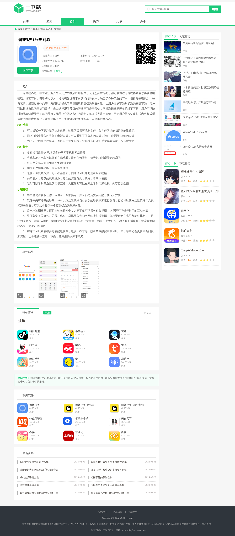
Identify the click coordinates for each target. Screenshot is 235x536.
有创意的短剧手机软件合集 (34, 462)
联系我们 (117, 511)
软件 (73, 21)
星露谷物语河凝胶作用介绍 (198, 43)
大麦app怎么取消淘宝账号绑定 (200, 117)
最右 (78, 358)
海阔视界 (34, 404)
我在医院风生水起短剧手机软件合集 (110, 493)
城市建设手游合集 (29, 477)
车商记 (79, 432)
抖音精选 (34, 331)
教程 (96, 21)
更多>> (148, 313)
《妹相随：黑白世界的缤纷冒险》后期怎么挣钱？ (199, 60)
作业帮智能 (35, 418)
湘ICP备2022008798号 (102, 530)
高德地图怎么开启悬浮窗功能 (199, 102)
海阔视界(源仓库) (85, 404)
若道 (123, 331)
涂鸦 (123, 345)
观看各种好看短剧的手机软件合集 (109, 462)
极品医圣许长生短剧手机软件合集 (109, 470)
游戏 (49, 21)
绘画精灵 (34, 358)
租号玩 (33, 345)
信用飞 (185, 211)
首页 (26, 21)
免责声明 (133, 511)
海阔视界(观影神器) (132, 404)
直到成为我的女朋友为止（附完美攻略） (200, 192)
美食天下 (126, 418)
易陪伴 (125, 358)
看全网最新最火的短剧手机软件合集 (39, 493)
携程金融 (187, 230)
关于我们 (102, 511)
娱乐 (35, 29)
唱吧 (78, 345)
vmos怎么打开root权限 (196, 132)
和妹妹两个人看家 (192, 171)
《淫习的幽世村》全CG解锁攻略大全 (200, 74)
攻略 (119, 21)
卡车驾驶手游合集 (29, 485)
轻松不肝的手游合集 (101, 477)
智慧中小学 (81, 418)
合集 (143, 21)
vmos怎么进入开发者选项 (197, 146)
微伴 (32, 432)
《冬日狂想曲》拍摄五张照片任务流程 (201, 89)
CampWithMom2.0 (192, 250)
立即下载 (28, 70)
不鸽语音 (80, 331)
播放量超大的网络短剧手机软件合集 (39, 470)
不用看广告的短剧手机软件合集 (107, 485)
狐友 (123, 432)
